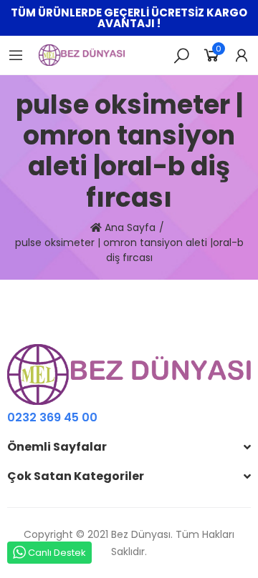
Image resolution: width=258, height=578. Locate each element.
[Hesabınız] (241, 55)
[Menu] (15, 55)
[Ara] (181, 55)
